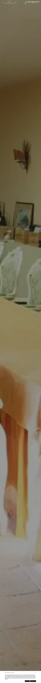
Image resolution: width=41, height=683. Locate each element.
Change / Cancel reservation (9, 3)
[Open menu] (2, 2)
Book (9, 1)
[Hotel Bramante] (32, 2)
